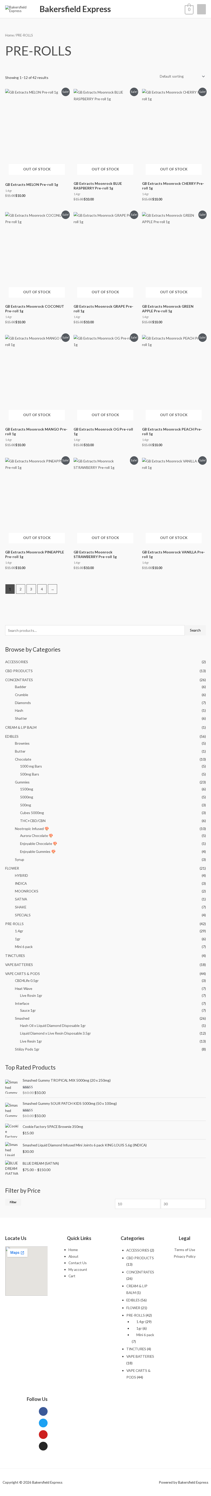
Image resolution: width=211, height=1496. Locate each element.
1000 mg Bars (31, 766)
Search (195, 630)
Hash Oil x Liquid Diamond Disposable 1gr (53, 1025)
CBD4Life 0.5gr (27, 980)
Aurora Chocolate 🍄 (36, 835)
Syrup (19, 859)
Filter (13, 1202)
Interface (22, 1003)
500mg (25, 805)
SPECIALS (23, 915)
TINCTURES (15, 955)
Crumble (21, 694)
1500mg (26, 789)
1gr (17, 939)
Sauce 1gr (28, 1010)
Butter (20, 751)
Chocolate (23, 759)
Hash (19, 710)
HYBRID (21, 875)
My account (77, 1269)
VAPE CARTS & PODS (22, 973)
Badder (20, 687)
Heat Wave (23, 988)
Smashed (22, 1018)
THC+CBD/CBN (33, 820)
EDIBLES (12, 736)
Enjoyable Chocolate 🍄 (38, 843)
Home (9, 35)
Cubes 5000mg (32, 812)
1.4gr (19, 931)
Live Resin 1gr (31, 1041)
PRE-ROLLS (14, 924)
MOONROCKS (26, 891)
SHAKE (20, 907)
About (73, 1256)
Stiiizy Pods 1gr (27, 1049)
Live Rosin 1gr (31, 995)
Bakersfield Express (75, 9)
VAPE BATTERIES (19, 964)
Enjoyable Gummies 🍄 (38, 851)
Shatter (21, 718)
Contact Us (77, 1263)
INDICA (21, 883)
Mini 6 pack (24, 946)
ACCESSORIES (16, 662)
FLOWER (12, 868)
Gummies (22, 782)
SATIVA (21, 899)
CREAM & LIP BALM (21, 727)
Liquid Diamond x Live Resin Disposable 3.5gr (55, 1033)
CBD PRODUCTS (19, 671)
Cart (71, 1276)
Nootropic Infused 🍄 (32, 828)
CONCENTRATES (19, 680)
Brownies (22, 743)
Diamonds (23, 702)
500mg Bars (29, 774)
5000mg (26, 797)
